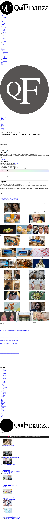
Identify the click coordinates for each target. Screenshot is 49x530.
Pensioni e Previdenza (5, 54)
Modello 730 (2, 415)
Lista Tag (2, 417)
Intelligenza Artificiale (5, 61)
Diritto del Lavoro (4, 23)
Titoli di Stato (4, 46)
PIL (1, 412)
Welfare (2, 404)
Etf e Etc (3, 44)
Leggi (3, 19)
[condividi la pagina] (0, 147)
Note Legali (12, 437)
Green (0, 114)
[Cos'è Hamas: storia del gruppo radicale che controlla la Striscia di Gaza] (25, 454)
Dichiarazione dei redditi (3, 399)
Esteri (2, 384)
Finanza (3, 369)
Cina (1, 152)
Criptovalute (4, 51)
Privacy (14, 437)
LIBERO (12, 436)
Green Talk (4, 39)
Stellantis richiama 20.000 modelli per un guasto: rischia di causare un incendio (8, 343)
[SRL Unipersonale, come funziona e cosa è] (25, 472)
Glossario (2, 48)
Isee (1, 413)
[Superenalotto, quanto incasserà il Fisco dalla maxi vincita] (25, 484)
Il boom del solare (3, 159)
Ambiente (4, 38)
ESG (1, 116)
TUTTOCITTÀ (29, 436)
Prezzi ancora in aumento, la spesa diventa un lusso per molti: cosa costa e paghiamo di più (9, 340)
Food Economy (4, 27)
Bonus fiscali (4, 371)
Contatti (2, 64)
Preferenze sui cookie (19, 437)
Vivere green (2, 119)
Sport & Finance (3, 30)
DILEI (30, 436)
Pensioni (2, 376)
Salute (2, 62)
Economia (2, 15)
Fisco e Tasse (2, 18)
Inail (1, 414)
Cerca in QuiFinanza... (2, 432)
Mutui (3, 53)
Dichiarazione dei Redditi (5, 52)
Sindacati (2, 408)
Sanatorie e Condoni (3, 405)
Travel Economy (4, 28)
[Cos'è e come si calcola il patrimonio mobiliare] (25, 498)
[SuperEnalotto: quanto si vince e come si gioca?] (25, 491)
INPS (1, 400)
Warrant (3, 45)
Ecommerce (2, 403)
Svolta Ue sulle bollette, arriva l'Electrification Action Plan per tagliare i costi (9, 200)
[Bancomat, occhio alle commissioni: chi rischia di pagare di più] (25, 517)
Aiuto (22, 437)
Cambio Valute (4, 57)
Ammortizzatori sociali (3, 406)
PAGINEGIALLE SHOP (20, 436)
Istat (1, 411)
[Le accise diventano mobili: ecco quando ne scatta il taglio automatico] (25, 446)
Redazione (2, 396)
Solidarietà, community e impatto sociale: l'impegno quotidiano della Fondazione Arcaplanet (9, 353)
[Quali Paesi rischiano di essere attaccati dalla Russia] (25, 461)
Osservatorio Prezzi (3, 36)
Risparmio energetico (5, 41)
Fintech (3, 60)
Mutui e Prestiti (4, 25)
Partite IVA (4, 381)
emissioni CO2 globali (16, 163)
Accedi (1, 126)
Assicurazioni (4, 392)
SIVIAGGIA (33, 436)
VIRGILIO (14, 436)
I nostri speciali (2, 49)
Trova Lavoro (4, 378)
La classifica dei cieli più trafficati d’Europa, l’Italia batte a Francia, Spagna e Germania (9, 337)
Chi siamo (10, 437)
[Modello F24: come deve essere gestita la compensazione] (25, 510)
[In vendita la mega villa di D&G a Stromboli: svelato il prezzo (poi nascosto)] (25, 470)
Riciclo (2, 118)
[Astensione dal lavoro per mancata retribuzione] (25, 465)
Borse (2, 43)
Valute (3, 47)
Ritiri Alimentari (4, 32)
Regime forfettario (4, 373)
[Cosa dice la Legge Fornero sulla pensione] (25, 486)
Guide (2, 50)
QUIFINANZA (35, 436)
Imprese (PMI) (4, 17)
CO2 (5, 152)
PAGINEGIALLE (17, 436)
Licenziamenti (2, 407)
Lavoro (2, 21)
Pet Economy (4, 29)
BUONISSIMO (37, 436)
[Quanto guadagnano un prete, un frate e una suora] (25, 442)
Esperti (2, 63)
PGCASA (23, 436)
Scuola (2, 401)
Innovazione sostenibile (3, 117)
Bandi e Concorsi (4, 22)
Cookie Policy (16, 437)
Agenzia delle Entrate (3, 402)
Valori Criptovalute (5, 58)
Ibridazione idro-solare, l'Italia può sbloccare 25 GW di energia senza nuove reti (9, 198)
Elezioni (3, 35)
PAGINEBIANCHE (26, 436)
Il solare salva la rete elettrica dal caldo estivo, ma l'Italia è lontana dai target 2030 (9, 199)
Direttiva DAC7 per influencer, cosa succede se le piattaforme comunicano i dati (8, 334)
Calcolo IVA (4, 56)
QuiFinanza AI (2, 24)
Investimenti (4, 16)
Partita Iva (4, 395)
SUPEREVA (40, 436)
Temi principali (2, 416)
